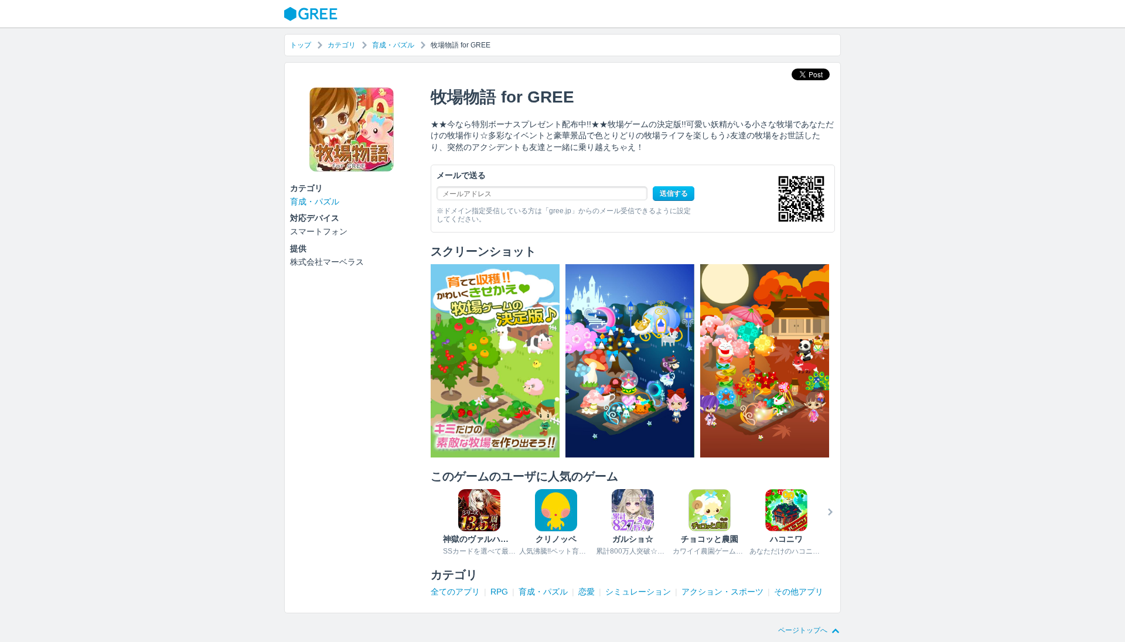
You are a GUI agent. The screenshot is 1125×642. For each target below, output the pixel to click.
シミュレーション (638, 591)
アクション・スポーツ (722, 591)
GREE (312, 14)
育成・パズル (393, 45)
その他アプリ (798, 591)
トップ (300, 45)
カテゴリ (342, 45)
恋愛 (586, 591)
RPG (499, 591)
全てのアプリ (455, 591)
